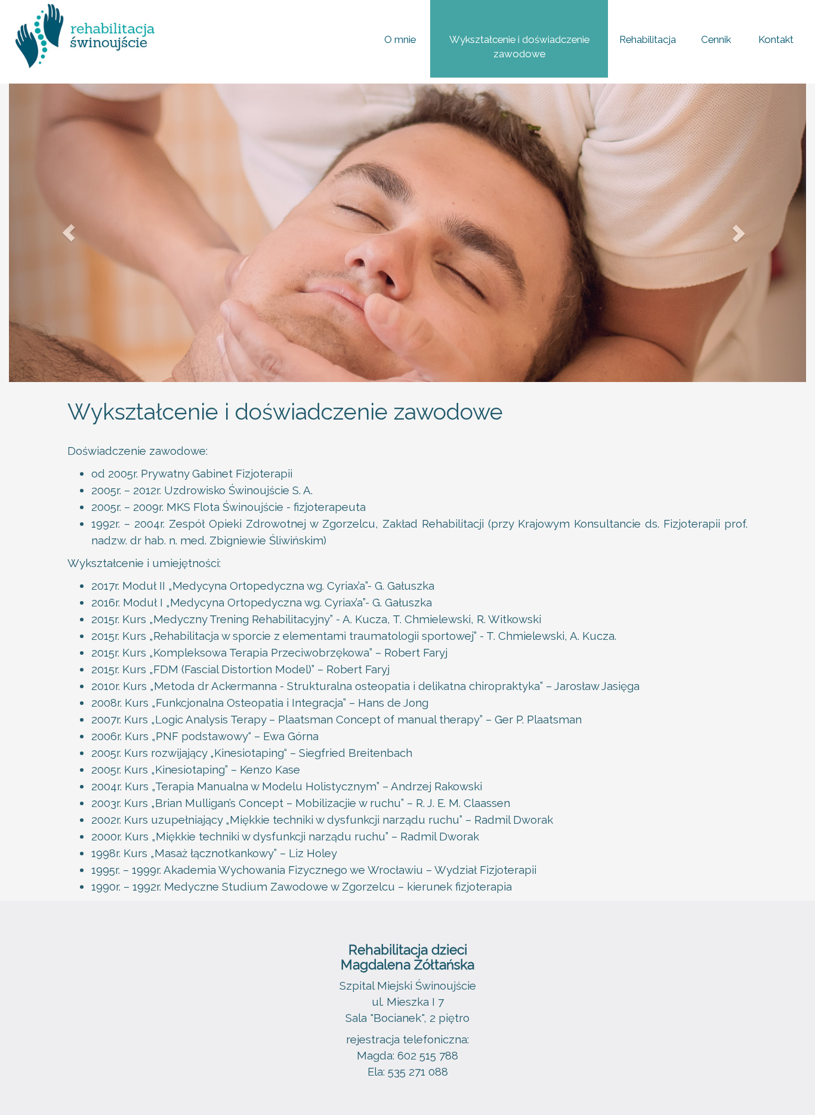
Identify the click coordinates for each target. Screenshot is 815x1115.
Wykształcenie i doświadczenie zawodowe (519, 46)
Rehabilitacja (647, 39)
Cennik (716, 39)
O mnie (400, 39)
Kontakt (776, 39)
